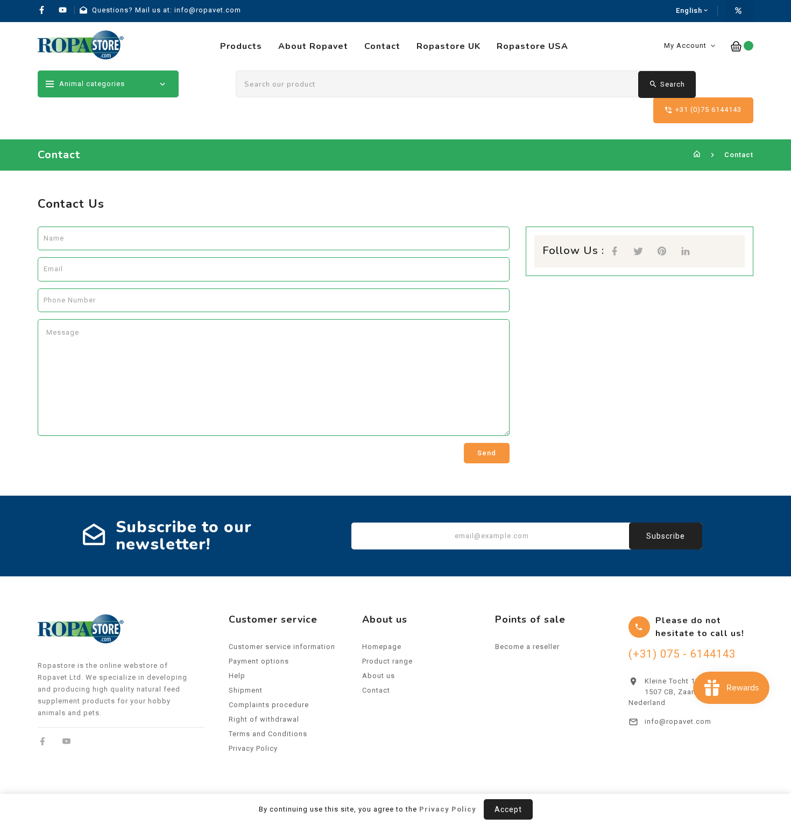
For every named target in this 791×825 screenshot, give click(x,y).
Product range (387, 661)
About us (378, 676)
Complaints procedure (269, 705)
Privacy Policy (253, 748)
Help (237, 676)
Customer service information (282, 647)
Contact (376, 690)
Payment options (259, 661)
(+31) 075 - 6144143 (682, 653)
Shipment (246, 690)
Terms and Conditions (268, 734)
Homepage (381, 647)
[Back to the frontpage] (697, 155)
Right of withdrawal (264, 719)
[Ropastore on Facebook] (43, 741)
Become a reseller (527, 647)
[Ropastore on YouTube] (66, 741)
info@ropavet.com (678, 721)
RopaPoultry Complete (685, 759)
